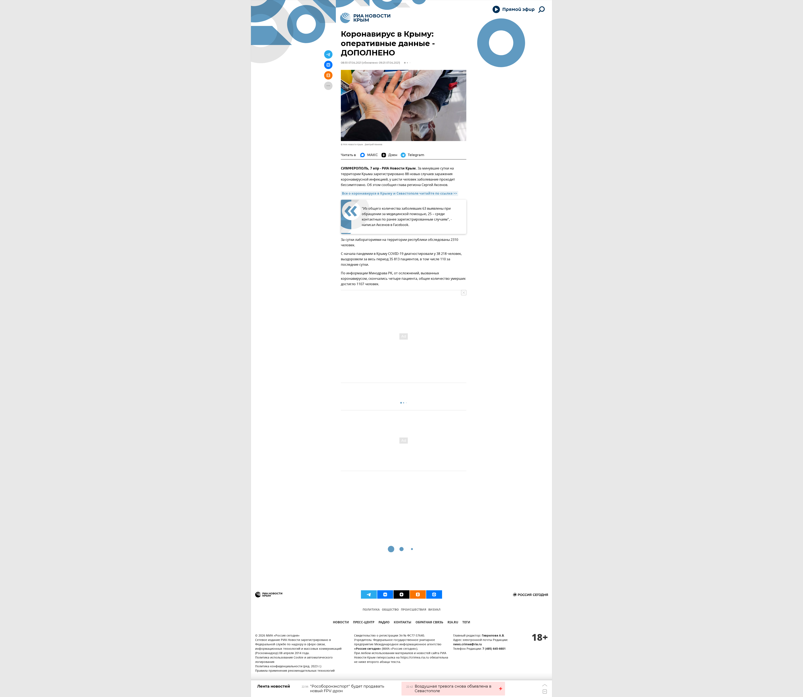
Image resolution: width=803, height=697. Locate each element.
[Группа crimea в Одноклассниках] (418, 594)
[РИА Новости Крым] (365, 18)
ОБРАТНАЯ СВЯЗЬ (429, 622)
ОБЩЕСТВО (390, 609)
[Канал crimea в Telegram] (369, 594)
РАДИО (384, 622)
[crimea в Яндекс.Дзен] (401, 594)
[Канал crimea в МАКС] (434, 594)
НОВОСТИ (341, 622)
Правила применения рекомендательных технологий (295, 671)
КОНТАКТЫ (402, 622)
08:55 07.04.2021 (351, 62)
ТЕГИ (466, 622)
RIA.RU (453, 622)
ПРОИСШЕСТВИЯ (413, 609)
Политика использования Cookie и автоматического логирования (294, 660)
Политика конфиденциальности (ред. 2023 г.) (288, 666)
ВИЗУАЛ (434, 609)
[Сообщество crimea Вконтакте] (385, 594)
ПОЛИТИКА (371, 609)
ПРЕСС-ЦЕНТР (363, 622)
